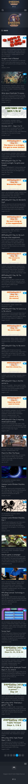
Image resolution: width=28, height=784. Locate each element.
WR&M (22, 700)
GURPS (10, 625)
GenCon (23, 153)
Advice (3, 192)
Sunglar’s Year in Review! (10, 59)
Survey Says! (6, 631)
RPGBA (3, 590)
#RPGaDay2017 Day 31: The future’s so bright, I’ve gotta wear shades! (13, 163)
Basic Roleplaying (15, 622)
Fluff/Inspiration (6, 122)
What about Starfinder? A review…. (14, 93)
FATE (20, 623)
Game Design (19, 549)
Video (10, 158)
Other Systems (11, 52)
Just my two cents (6, 87)
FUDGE (24, 623)
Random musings (20, 52)
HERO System (16, 625)
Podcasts (4, 415)
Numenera (4, 413)
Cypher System (20, 266)
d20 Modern (9, 267)
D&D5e (24, 49)
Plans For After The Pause (10, 453)
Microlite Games (6, 340)
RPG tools (7, 90)
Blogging (19, 49)
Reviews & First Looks (19, 89)
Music (13, 585)
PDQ (25, 627)
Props (22, 194)
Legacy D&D (17, 51)
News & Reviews (16, 87)
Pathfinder (10, 89)
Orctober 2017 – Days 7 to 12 (12, 126)
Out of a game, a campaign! (11, 555)
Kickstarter (10, 51)
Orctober (4, 52)
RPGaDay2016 (5, 665)
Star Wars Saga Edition (16, 273)
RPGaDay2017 (7, 54)
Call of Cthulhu (21, 410)
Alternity (4, 49)
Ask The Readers (11, 49)
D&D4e (18, 85)
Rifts (12, 271)
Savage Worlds (16, 54)
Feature (4, 51)
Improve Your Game (20, 229)
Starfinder (5, 158)
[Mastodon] (13, 6)
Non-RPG (22, 51)
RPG (3, 54)
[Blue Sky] (15, 6)
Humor (3, 155)
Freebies (13, 583)
